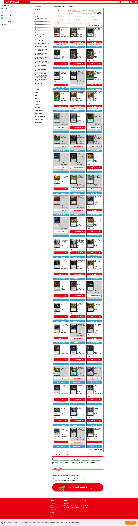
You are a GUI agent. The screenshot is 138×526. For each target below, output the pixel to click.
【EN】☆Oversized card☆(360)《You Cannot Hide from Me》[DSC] (97, 137)
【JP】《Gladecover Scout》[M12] (63, 155)
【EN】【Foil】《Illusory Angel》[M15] (80, 368)
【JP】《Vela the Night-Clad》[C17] (97, 197)
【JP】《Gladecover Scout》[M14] (63, 72)
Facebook (85, 505)
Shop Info (6, 18)
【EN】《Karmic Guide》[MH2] (97, 93)
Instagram (85, 507)
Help (5, 24)
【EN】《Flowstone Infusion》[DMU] (80, 197)
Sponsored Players (8, 15)
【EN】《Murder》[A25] (64, 304)
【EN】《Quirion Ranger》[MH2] (64, 50)
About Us (65, 500)
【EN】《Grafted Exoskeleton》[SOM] (80, 115)
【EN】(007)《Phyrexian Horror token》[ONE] (97, 51)
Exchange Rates (37, 6)
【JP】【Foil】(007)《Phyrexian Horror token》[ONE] (97, 73)
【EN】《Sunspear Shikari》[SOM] (97, 261)
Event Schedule (7, 21)
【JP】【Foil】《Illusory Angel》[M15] (64, 368)
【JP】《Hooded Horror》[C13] (97, 325)
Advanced (124, 2)
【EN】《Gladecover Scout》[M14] (80, 72)
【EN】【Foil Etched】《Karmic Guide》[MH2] (64, 176)
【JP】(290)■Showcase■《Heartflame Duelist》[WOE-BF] (64, 241)
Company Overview (67, 511)
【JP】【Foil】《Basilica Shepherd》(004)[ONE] (80, 219)
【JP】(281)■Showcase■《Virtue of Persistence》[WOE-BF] (64, 31)
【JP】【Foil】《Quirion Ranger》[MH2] (97, 115)
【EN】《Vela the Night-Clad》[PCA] (97, 368)
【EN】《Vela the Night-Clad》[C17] (64, 218)
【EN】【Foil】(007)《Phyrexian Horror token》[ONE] (64, 94)
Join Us (85, 500)
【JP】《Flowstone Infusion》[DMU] (64, 197)
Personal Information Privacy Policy (71, 507)
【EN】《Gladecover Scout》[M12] (80, 155)
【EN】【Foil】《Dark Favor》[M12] (97, 304)
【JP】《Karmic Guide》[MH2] (80, 93)
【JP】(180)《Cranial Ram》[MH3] (64, 283)
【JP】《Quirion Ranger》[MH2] (97, 29)
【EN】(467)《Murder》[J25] (80, 386)
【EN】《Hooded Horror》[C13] (64, 346)
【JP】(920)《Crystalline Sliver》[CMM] (80, 176)
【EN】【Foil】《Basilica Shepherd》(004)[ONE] (97, 219)
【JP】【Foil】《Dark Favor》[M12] (80, 304)
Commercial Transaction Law (69, 505)
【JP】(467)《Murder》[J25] (64, 386)
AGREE (130, 522)
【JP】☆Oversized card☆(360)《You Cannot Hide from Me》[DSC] (81, 137)
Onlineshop (6, 5)
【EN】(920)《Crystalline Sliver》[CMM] (97, 176)
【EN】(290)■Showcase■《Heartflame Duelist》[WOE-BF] (80, 241)
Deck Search (6, 11)
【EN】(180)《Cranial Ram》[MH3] (80, 283)
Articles (5, 8)
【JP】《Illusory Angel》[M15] (80, 408)
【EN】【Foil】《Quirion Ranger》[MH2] (63, 136)
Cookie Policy (66, 509)
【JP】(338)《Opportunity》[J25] (97, 240)
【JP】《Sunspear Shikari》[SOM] (81, 261)
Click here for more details (72, 522)
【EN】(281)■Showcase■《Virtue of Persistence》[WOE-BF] (80, 31)
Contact (5, 28)
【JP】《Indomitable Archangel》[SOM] (64, 429)
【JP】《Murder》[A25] (97, 282)
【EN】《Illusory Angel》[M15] (97, 408)
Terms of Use (66, 503)
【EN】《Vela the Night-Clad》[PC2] (81, 325)
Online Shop (52, 503)
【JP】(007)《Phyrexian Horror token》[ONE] (80, 51)
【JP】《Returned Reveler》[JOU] (97, 429)
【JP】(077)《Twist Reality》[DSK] (80, 347)
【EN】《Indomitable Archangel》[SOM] (81, 429)
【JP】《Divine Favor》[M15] (97, 386)
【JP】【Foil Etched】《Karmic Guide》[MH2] (97, 155)
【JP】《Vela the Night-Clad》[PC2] (64, 325)
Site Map (52, 500)
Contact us (52, 514)
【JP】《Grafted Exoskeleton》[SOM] (64, 115)
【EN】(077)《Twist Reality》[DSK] (97, 347)
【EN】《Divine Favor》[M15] (63, 408)
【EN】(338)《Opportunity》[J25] (64, 261)
